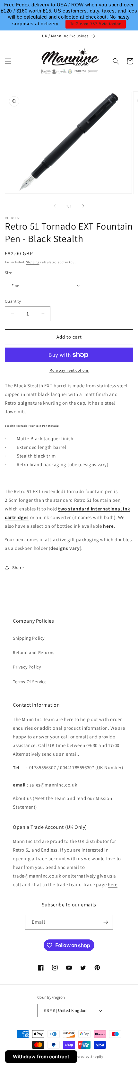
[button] (8, 61)
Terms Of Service (30, 682)
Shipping (32, 262)
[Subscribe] (106, 922)
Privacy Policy (27, 667)
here (108, 526)
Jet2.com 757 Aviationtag (95, 23)
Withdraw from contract (41, 1057)
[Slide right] (83, 206)
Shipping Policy (29, 638)
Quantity (13, 301)
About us (22, 798)
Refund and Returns (34, 652)
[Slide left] (55, 206)
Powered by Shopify (86, 1056)
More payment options (69, 370)
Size (8, 272)
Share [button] (18, 567)
